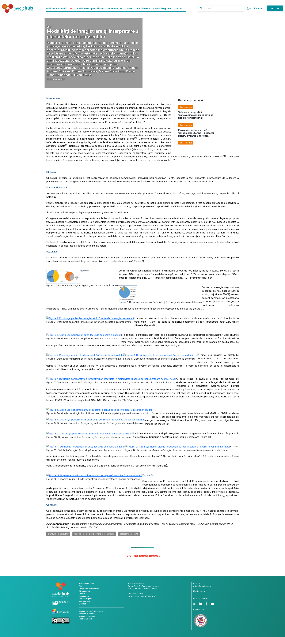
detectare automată (129, 534)
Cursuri (129, 8)
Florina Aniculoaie (84, 71)
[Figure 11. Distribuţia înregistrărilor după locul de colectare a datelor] (85, 446)
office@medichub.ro (202, 586)
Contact (178, 8)
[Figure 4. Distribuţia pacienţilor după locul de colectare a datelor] (83, 334)
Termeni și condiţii (87, 614)
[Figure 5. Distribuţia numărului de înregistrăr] (84, 354)
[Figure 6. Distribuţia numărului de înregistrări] (160, 354)
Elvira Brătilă (82, 75)
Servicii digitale (162, 8)
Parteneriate (84, 601)
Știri (71, 8)
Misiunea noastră (56, 8)
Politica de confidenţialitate (91, 611)
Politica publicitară (87, 616)
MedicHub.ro (199, 591)
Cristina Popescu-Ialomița (96, 68)
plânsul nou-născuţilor (58, 534)
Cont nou (275, 8)
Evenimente (143, 8)
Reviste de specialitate (90, 8)
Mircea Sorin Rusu (112, 71)
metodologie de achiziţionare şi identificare (94, 534)
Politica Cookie (85, 619)
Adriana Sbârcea (59, 71)
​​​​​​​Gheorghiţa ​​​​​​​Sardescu (62, 68)
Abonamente (114, 8)
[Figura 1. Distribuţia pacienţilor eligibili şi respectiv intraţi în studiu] (67, 275)
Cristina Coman (126, 68)
